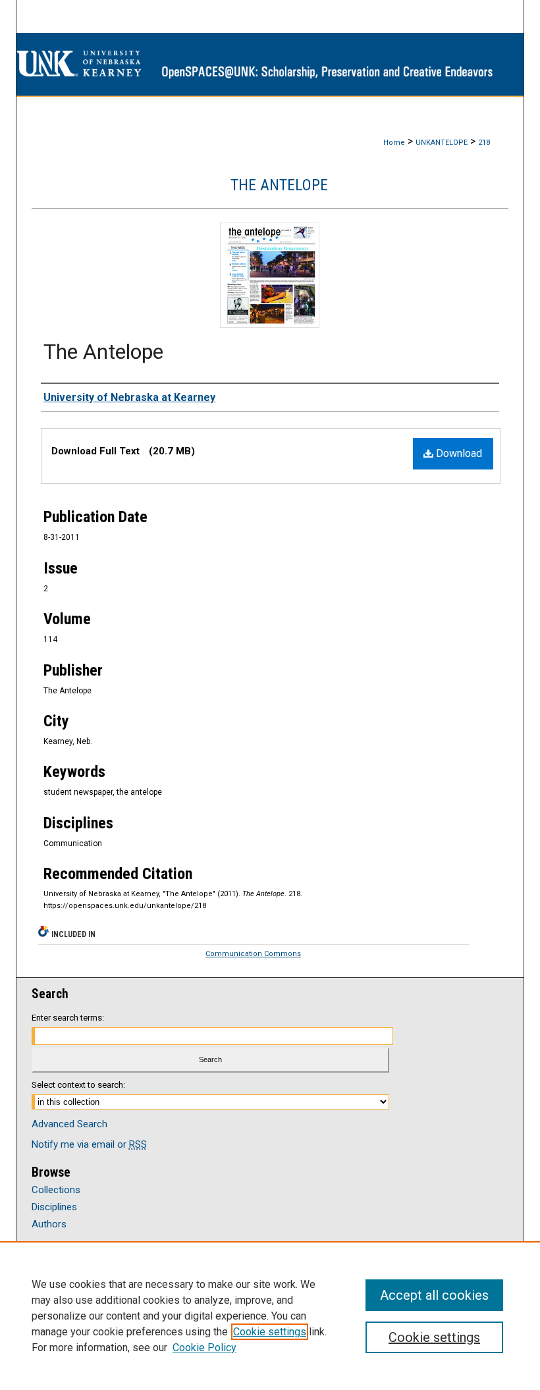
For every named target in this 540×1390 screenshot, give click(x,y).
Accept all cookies (434, 1295)
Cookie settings (269, 1331)
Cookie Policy (204, 1347)
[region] (270, 1315)
